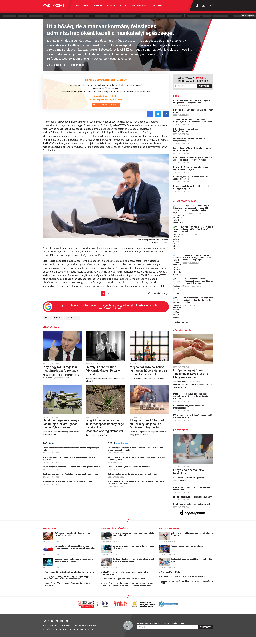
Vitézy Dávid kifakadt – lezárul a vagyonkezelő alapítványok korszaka (69, 458)
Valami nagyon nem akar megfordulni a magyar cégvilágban (134, 547)
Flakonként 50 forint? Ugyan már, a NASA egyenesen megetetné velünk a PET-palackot (136, 482)
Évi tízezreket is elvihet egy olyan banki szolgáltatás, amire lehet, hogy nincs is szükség (190, 396)
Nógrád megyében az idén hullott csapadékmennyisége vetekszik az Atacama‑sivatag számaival (105, 426)
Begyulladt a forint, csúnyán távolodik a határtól (129, 467)
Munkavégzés (72, 318)
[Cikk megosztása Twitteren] (158, 114)
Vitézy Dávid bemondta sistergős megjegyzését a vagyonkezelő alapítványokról (136, 458)
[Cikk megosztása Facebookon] (150, 114)
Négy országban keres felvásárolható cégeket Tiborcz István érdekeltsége (199, 281)
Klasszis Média (86, 629)
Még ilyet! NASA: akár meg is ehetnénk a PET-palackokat (68, 481)
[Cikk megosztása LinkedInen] (166, 114)
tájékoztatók (61, 629)
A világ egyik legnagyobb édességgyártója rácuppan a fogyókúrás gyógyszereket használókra (68, 577)
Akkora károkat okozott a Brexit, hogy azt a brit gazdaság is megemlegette (192, 101)
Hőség (47, 318)
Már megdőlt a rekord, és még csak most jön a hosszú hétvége (193, 416)
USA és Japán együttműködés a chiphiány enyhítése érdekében (73, 534)
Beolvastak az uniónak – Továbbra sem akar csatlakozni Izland (71, 474)
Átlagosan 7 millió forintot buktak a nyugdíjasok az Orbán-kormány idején (147, 424)
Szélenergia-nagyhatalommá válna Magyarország (188, 407)
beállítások (73, 629)
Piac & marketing (169, 528)
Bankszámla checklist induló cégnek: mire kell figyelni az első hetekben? (133, 560)
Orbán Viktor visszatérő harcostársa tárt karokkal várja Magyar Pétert (71, 449)
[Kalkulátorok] (197, 5)
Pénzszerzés (180, 430)
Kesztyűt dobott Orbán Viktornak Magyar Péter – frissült (103, 370)
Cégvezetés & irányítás (114, 528)
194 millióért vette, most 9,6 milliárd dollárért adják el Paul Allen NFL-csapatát (197, 229)
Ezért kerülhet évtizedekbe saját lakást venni (193, 497)
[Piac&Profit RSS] (67, 620)
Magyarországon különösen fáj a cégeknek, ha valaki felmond (133, 534)
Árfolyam (157, 5)
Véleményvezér (51, 327)
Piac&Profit (77, 65)
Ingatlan (98, 5)
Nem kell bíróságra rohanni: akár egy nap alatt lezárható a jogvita (191, 168)
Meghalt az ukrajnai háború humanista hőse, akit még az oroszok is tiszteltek (148, 370)
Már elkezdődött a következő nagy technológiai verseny (69, 572)
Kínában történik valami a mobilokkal (187, 546)
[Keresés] (210, 5)
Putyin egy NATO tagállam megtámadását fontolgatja (61, 368)
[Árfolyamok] (203, 5)
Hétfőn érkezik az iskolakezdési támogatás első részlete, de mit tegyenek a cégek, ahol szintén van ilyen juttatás (128, 584)
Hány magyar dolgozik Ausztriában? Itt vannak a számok (190, 178)
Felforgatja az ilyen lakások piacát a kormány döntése (193, 111)
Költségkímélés (182, 330)
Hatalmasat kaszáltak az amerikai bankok (192, 504)
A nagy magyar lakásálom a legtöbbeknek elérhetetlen (191, 488)
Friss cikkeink (82, 5)
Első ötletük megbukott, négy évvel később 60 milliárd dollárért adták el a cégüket (198, 300)
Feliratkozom (204, 86)
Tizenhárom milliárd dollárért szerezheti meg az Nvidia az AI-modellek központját (197, 257)
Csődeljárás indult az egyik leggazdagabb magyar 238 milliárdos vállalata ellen (197, 208)
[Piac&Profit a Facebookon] (62, 620)
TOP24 (49, 443)
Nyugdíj (111, 5)
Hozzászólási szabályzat (86, 626)
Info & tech (49, 528)
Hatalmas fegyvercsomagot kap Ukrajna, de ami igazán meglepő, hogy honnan (61, 424)
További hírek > (180, 322)
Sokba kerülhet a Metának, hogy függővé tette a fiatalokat (192, 534)
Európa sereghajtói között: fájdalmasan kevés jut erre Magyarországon (190, 374)
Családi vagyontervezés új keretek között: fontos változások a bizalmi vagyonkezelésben (135, 449)
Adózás (123, 5)
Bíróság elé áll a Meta (170, 572)
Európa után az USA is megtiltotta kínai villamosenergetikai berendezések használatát (76, 547)
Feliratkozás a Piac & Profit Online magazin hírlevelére (160, 623)
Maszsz (58, 318)
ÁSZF (57, 626)
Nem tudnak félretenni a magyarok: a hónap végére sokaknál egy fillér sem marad (192, 159)
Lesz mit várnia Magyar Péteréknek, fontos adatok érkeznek (192, 149)
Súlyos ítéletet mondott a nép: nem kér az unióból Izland (133, 474)
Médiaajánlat (67, 626)
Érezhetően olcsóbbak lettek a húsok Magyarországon (189, 139)
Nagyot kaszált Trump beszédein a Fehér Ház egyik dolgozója (191, 187)
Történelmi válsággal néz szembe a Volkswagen (124, 579)
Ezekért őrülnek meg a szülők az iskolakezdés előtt (191, 560)
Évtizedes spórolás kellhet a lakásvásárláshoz (185, 130)
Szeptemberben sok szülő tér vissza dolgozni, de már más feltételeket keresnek (192, 120)
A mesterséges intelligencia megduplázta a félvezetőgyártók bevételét (74, 560)
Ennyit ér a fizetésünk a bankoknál (188, 471)
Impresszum (48, 626)
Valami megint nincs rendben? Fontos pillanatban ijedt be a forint (72, 467)
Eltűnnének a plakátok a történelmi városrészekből (183, 576)
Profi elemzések (140, 5)
